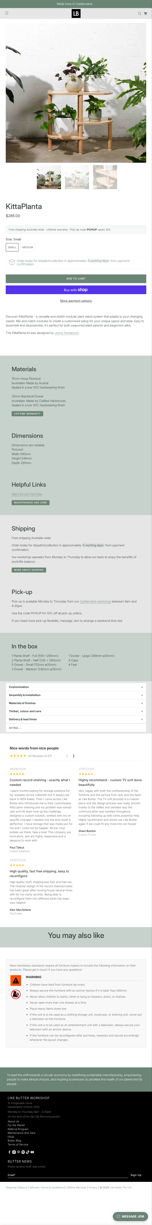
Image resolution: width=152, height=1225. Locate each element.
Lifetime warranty (27, 413)
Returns (22, 1187)
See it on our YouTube (27, 494)
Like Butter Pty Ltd (120, 1187)
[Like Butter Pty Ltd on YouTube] (32, 1152)
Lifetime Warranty (76, 1187)
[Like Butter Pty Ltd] (76, 13)
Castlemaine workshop (95, 601)
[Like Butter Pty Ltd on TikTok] (27, 1152)
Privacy (93, 1187)
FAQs (11, 1136)
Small (12, 247)
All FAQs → (15, 727)
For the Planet (16, 1125)
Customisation (19, 687)
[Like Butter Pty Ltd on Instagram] (14, 1152)
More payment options (76, 301)
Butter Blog (14, 1140)
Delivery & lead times (23, 719)
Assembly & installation (25, 695)
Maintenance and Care (30, 502)
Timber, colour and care (25, 711)
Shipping (11, 1187)
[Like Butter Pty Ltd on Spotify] (23, 1152)
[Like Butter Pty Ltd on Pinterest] (18, 1152)
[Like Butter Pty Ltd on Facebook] (9, 1152)
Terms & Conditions (52, 1187)
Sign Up (136, 1175)
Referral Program (18, 1129)
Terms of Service (18, 1144)
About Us (13, 1121)
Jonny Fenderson (67, 333)
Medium (27, 247)
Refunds (34, 1187)
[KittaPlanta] (76, 93)
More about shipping (29, 570)
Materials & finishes (22, 703)
